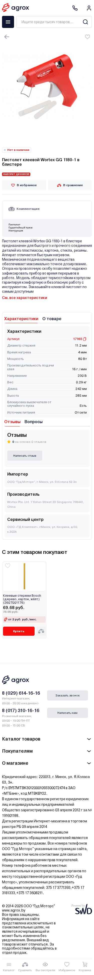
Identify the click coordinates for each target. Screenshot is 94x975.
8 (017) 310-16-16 (20, 710)
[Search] (85, 22)
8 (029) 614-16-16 (21, 693)
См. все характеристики (24, 298)
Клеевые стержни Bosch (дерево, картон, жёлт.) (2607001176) (22, 599)
